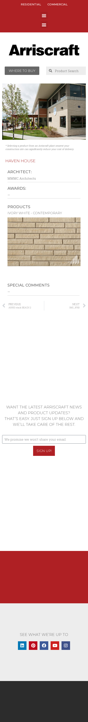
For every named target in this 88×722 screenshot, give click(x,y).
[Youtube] (55, 645)
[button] (44, 15)
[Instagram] (66, 645)
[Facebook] (44, 645)
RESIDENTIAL (31, 4)
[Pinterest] (33, 645)
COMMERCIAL (57, 4)
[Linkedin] (22, 645)
